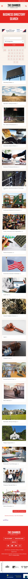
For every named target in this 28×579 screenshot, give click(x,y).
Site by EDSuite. (23, 553)
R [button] (22, 56)
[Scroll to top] (26, 577)
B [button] (11, 50)
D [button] (17, 50)
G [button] (9, 53)
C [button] (14, 50)
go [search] (14, 44)
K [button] (19, 53)
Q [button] (20, 56)
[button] (19, 511)
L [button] (22, 53)
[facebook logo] (8, 545)
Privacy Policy (16, 555)
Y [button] (14, 62)
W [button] (19, 59)
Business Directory (9, 515)
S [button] (8, 59)
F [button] (22, 50)
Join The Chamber (19, 515)
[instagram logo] (20, 545)
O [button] (14, 56)
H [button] (12, 53)
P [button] (17, 56)
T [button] (11, 59)
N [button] (11, 56)
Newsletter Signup (19, 538)
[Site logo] (14, 6)
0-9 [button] (5, 50)
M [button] (8, 56)
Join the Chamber (8, 538)
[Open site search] (26, 6)
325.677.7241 (14, 551)
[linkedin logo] (12, 545)
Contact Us (14, 542)
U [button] (14, 59)
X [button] (22, 59)
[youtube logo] (16, 545)
